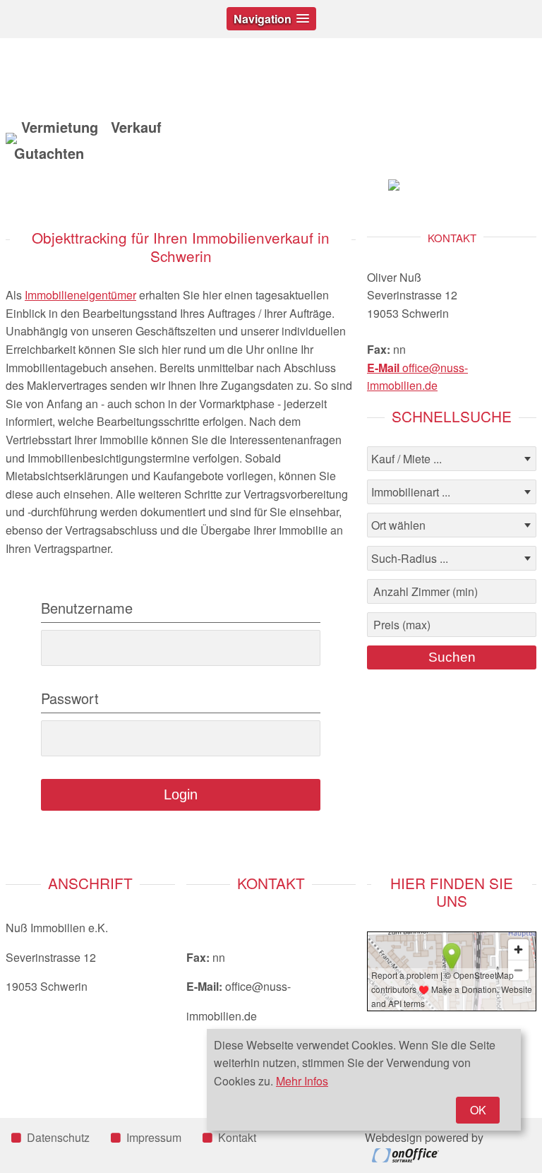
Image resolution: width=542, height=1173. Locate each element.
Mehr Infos (302, 1081)
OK (478, 1110)
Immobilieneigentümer (80, 295)
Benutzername (87, 608)
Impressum (153, 1137)
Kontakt (237, 1137)
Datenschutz (58, 1137)
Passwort (70, 698)
